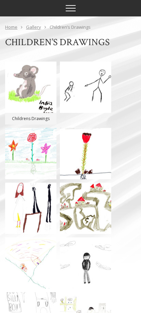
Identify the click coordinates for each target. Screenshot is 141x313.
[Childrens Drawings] (30, 87)
